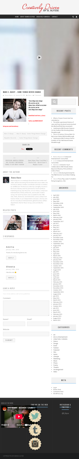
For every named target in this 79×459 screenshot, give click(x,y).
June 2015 (56, 274)
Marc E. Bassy (8, 134)
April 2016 (56, 254)
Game (55, 354)
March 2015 (56, 280)
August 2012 (57, 318)
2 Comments (37, 95)
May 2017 (56, 227)
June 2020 (56, 199)
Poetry (55, 365)
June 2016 (56, 250)
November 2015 (58, 264)
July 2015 (56, 272)
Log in (55, 387)
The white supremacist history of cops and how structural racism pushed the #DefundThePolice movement (63, 124)
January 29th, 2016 (12, 249)
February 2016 (57, 258)
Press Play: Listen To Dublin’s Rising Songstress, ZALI (63, 180)
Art (54, 335)
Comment (6, 298)
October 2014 (57, 290)
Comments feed (58, 391)
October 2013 (57, 306)
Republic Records (10, 138)
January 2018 (57, 219)
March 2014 (56, 300)
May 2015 (56, 276)
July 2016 (56, 248)
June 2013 (56, 310)
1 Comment (39, 228)
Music (30, 95)
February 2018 (57, 217)
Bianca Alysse (9, 95)
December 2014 (58, 286)
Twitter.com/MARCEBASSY (35, 121)
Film (54, 352)
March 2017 (56, 231)
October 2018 (57, 205)
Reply (11, 258)
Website (6, 329)
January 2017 (57, 235)
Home (17, 17)
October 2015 (57, 266)
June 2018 (56, 211)
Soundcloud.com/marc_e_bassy (36, 115)
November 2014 (58, 288)
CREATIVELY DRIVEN (42, 17)
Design (55, 343)
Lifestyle (56, 356)
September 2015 (58, 268)
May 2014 (56, 298)
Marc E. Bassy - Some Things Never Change (31, 134)
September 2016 (58, 243)
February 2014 (57, 302)
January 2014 (57, 304)
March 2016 (56, 256)
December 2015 (58, 262)
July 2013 (56, 308)
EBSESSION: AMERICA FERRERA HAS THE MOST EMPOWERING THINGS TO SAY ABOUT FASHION (14, 162)
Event (55, 346)
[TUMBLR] (35, 436)
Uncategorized (58, 369)
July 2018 (56, 209)
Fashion (56, 348)
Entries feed (57, 389)
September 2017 (58, 221)
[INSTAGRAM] (35, 450)
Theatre (56, 367)
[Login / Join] (76, 17)
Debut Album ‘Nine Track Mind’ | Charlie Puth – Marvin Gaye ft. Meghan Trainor (38, 162)
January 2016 (57, 260)
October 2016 (57, 242)
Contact (55, 17)
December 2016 (58, 237)
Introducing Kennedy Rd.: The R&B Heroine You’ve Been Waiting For (63, 175)
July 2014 (56, 296)
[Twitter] (35, 422)
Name (6, 319)
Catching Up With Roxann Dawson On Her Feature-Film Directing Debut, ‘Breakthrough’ (62, 130)
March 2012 (56, 320)
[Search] (73, 17)
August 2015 (57, 270)
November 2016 (58, 239)
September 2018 (58, 207)
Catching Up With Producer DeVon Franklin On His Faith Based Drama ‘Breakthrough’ (62, 140)
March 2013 (56, 312)
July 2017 (56, 223)
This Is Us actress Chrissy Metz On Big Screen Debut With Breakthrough (63, 135)
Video (55, 372)
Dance (55, 341)
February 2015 (57, 282)
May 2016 (56, 252)
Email (29, 319)
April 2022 (56, 195)
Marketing (56, 359)
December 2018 (58, 203)
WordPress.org (58, 393)
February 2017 (57, 233)
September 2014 (58, 292)
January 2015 (57, 284)
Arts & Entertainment (60, 337)
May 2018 (56, 213)
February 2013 (57, 314)
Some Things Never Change (28, 138)
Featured (56, 350)
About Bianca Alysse (27, 17)
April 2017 (56, 229)
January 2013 (57, 316)
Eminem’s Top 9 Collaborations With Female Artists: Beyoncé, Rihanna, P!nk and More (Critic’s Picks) (62, 168)
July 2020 (56, 197)
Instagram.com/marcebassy (10, 126)
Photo (55, 363)
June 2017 (56, 225)
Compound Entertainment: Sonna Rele (61, 158)
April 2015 (56, 278)
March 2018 (56, 215)
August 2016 (57, 246)
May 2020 (56, 201)
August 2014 (57, 294)
